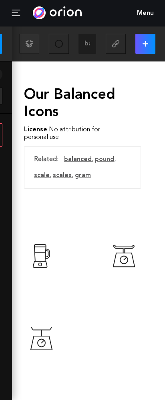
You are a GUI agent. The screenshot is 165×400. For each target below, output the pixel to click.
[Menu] (16, 13)
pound (104, 159)
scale (42, 175)
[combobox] (87, 43)
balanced (78, 159)
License (35, 130)
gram (83, 175)
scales (62, 175)
